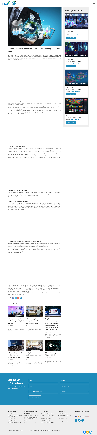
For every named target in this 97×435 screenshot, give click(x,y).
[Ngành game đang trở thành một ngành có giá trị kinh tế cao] (16, 311)
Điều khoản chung (33, 430)
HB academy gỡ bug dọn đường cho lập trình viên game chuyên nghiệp (33, 321)
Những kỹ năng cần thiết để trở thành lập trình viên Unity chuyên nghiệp (16, 355)
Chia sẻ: (9, 297)
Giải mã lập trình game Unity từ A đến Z (51, 354)
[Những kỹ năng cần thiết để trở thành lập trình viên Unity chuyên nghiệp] (16, 345)
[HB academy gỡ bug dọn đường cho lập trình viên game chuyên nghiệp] (34, 311)
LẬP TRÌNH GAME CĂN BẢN (73, 111)
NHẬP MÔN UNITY (71, 27)
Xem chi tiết (71, 37)
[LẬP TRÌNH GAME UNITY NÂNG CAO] (76, 49)
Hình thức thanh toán (56, 430)
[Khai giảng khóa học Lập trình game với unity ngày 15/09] (34, 345)
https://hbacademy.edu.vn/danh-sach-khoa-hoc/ (19, 291)
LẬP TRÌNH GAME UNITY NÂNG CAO (76, 55)
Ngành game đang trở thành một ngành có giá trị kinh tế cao (16, 321)
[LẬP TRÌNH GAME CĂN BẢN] (76, 106)
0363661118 (90, 432)
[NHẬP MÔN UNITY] (76, 21)
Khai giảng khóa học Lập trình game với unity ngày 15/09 (33, 355)
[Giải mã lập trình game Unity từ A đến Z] (53, 345)
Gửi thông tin (35, 397)
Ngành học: (68, 34)
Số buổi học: (68, 33)
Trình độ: (68, 31)
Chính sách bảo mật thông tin (44, 430)
